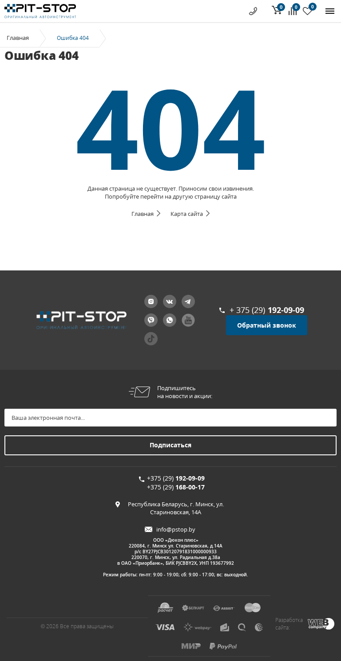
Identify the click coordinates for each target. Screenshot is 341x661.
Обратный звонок (266, 325)
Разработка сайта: (289, 623)
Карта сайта (186, 214)
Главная (18, 38)
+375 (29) (176, 478)
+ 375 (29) (267, 310)
